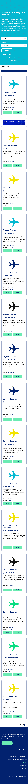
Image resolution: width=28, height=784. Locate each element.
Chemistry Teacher (11, 188)
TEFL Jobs (24, 768)
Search (7, 50)
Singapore (16, 58)
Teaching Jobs (23, 765)
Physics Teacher (9, 92)
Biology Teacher (9, 314)
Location (4, 42)
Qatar (22, 58)
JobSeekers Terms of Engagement (17, 759)
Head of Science (10, 146)
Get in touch (7, 743)
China (10, 58)
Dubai (5, 58)
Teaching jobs (5, 66)
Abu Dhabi (14, 60)
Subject (3, 35)
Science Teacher (10, 272)
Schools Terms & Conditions (19, 753)
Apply (17, 112)
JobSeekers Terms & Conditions (18, 756)
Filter (14, 71)
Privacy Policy (23, 750)
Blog (25, 772)
